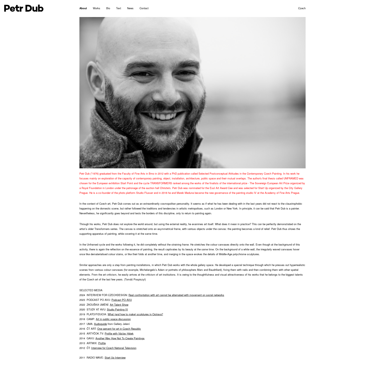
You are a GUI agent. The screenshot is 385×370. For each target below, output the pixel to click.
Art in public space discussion (113, 319)
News (130, 8)
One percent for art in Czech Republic (119, 329)
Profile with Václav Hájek (119, 333)
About (83, 8)
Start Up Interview (115, 357)
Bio (108, 8)
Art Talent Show (119, 304)
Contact (144, 8)
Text (118, 8)
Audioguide (100, 324)
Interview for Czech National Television (113, 348)
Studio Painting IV (117, 309)
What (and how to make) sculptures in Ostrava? (135, 314)
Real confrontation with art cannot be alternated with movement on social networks (176, 295)
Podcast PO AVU (121, 300)
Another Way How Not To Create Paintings (120, 338)
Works (96, 8)
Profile (102, 343)
